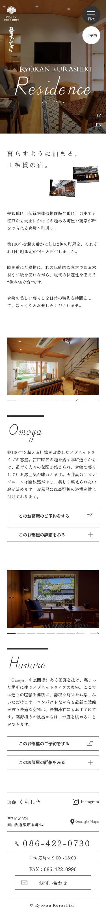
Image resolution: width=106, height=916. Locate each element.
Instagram (90, 801)
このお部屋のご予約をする (44, 516)
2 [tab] (21, 633)
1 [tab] (11, 633)
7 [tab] (70, 633)
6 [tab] (61, 633)
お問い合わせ (52, 882)
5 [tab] (51, 633)
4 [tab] (41, 633)
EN (99, 125)
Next (94, 400)
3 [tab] (31, 633)
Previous (80, 400)
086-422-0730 (57, 843)
